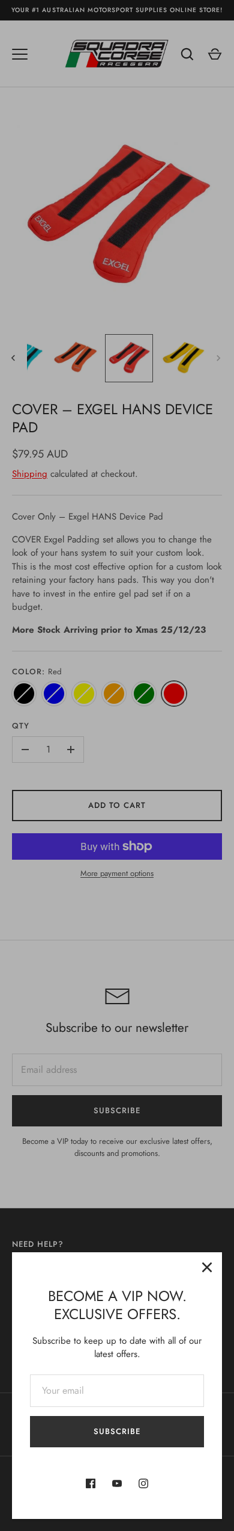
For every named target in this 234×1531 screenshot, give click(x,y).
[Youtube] (117, 1483)
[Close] (207, 1267)
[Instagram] (143, 1483)
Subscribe (117, 1431)
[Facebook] (90, 1483)
